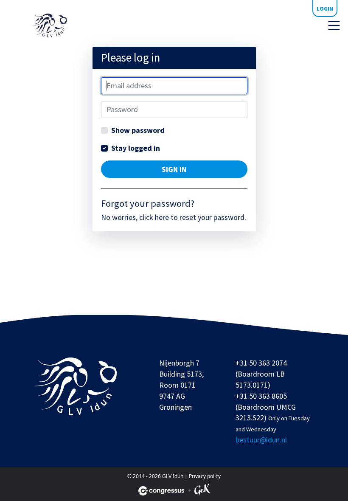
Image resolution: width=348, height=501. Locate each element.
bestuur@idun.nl (261, 440)
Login (325, 8)
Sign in (174, 169)
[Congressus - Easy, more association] (161, 490)
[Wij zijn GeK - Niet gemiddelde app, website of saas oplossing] (202, 491)
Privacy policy (205, 476)
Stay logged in (135, 148)
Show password (138, 130)
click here (154, 217)
